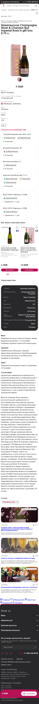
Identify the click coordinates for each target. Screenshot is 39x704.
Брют (3, 115)
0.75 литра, (4, 256)
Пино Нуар (31, 315)
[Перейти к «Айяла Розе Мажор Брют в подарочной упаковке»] (29, 235)
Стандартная (7, 98)
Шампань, (4, 255)
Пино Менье (30, 317)
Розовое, (23, 255)
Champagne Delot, (7, 253)
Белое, (10, 255)
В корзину (30, 693)
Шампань (17, 104)
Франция (4, 252)
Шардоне (22, 315)
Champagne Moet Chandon (28, 293)
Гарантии (19, 659)
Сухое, (15, 255)
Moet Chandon (7, 92)
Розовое (4, 109)
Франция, (8, 104)
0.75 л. (3, 126)
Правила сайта (6, 664)
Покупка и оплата (7, 659)
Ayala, (29, 254)
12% (2, 120)
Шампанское (30, 301)
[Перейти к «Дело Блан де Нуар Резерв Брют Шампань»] (10, 235)
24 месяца (31, 308)
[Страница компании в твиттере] (10, 653)
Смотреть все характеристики (13, 129)
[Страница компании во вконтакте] (2, 653)
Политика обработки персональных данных (15, 662)
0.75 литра (31, 311)
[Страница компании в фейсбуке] (6, 653)
